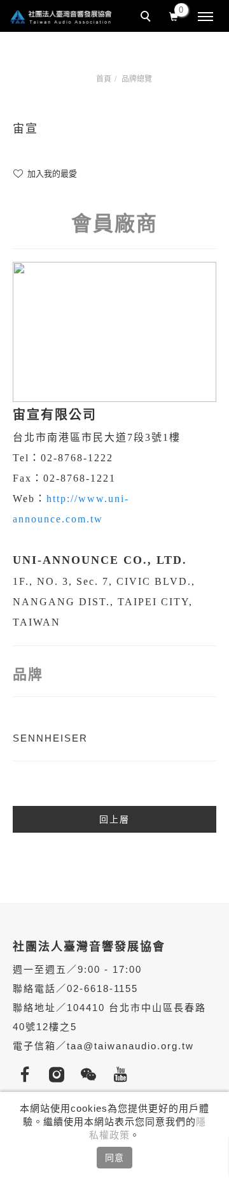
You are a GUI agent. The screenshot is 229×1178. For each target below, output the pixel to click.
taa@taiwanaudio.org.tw (130, 1045)
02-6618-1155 (102, 988)
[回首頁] (60, 16)
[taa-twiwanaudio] (92, 1075)
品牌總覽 (136, 79)
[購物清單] (174, 15)
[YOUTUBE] (124, 1075)
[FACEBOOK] (29, 1075)
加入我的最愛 (51, 173)
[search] (148, 18)
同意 (114, 1158)
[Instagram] (60, 1075)
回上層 (114, 819)
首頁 (103, 79)
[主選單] (205, 17)
